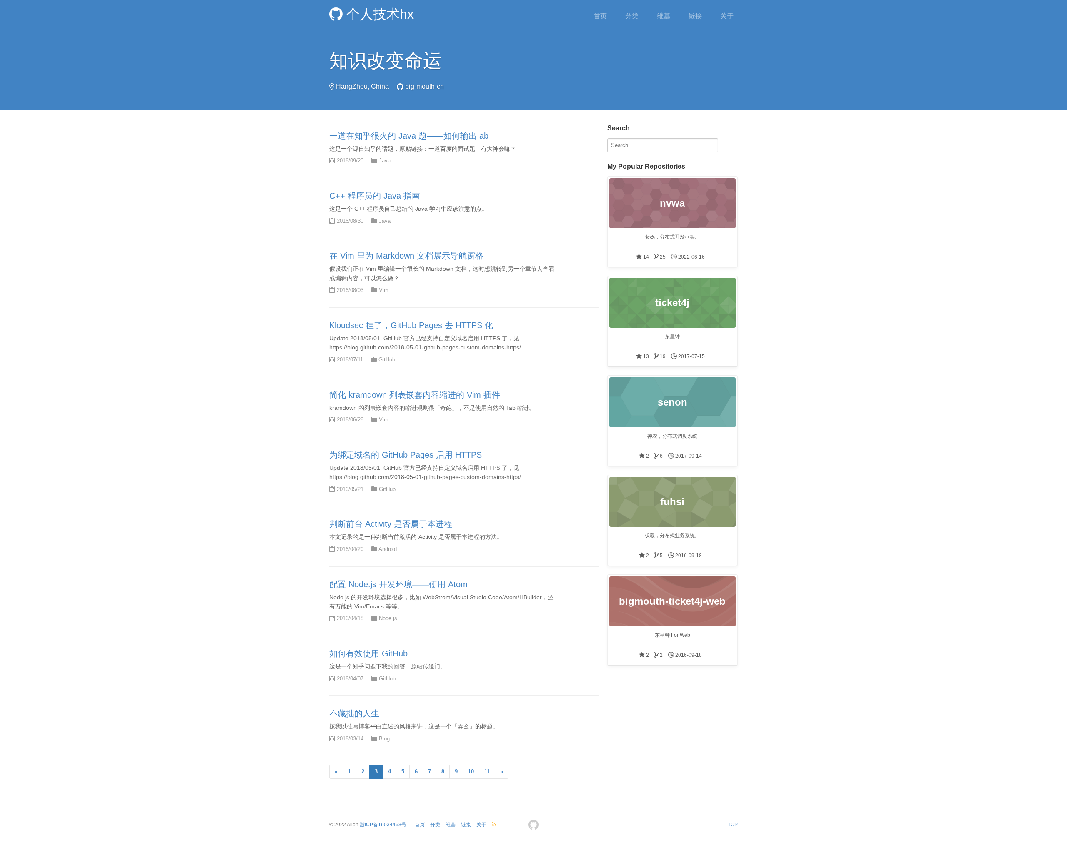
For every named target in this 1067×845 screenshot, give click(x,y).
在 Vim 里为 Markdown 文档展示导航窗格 (406, 255)
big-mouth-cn (424, 86)
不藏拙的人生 (354, 713)
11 (487, 771)
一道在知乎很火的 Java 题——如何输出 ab (408, 135)
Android (387, 549)
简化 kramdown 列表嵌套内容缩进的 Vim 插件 (414, 394)
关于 (727, 16)
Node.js (388, 618)
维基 (663, 16)
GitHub (386, 359)
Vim (383, 290)
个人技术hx (378, 14)
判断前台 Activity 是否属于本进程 (390, 523)
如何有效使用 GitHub (368, 653)
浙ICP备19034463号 (383, 825)
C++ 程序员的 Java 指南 (374, 195)
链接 (695, 16)
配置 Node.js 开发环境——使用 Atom (398, 584)
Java (385, 160)
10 (471, 771)
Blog (384, 738)
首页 (600, 16)
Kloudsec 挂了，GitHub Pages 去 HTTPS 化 (411, 325)
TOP (733, 825)
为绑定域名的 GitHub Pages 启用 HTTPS (405, 454)
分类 (632, 16)
